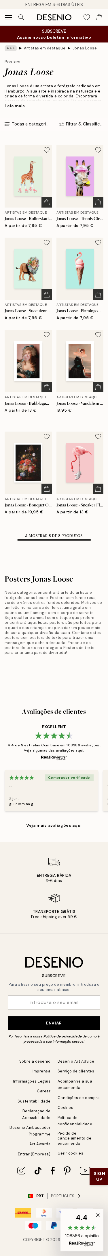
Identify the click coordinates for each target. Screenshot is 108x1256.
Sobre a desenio (35, 1061)
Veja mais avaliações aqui (54, 825)
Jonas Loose (85, 48)
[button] (81, 1230)
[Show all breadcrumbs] (11, 48)
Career (43, 1091)
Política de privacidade (62, 1036)
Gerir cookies (71, 1153)
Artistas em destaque (44, 48)
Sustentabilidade (34, 1101)
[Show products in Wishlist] (86, 17)
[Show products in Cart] (99, 17)
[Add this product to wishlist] (46, 150)
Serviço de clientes (76, 1071)
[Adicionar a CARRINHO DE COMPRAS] (46, 202)
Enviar (54, 1023)
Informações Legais (31, 1081)
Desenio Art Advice (76, 1061)
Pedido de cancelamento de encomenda (75, 1138)
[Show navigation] (8, 17)
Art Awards (39, 1144)
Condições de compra (79, 1097)
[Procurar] (21, 17)
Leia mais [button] (15, 105)
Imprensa (41, 1071)
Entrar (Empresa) (34, 1154)
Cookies (65, 1107)
